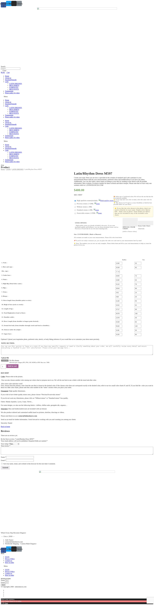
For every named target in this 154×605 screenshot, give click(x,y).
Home (7, 76)
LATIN (8, 169)
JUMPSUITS (13, 87)
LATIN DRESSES (15, 83)
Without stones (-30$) (84, 207)
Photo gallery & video (12, 93)
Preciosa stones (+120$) (85, 204)
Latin (6, 82)
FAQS (7, 557)
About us (8, 78)
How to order (9, 562)
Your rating (5, 444)
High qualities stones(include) (87, 200)
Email (3, 460)
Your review (5, 446)
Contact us (8, 561)
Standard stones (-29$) (85, 210)
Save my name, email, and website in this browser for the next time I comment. (29, 464)
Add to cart (12, 366)
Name (3, 457)
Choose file (5, 360)
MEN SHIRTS (14, 85)
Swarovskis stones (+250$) (86, 213)
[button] (77, 97)
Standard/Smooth (10, 80)
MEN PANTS (14, 89)
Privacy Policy (10, 559)
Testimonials (9, 91)
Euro (6, 603)
